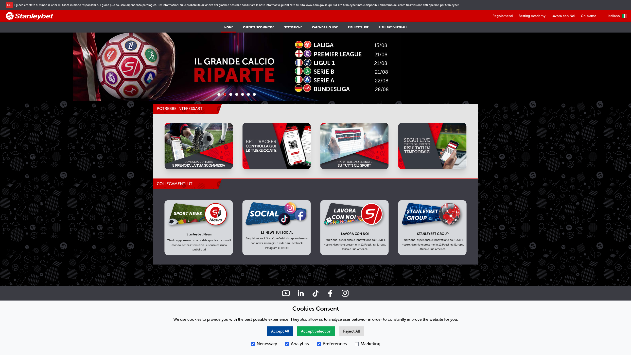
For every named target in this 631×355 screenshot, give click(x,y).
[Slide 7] (254, 94)
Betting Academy (532, 16)
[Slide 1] (218, 94)
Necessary (267, 343)
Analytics (300, 343)
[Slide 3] (230, 94)
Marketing (371, 343)
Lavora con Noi (563, 16)
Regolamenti (502, 16)
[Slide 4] (236, 94)
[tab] (187, 184)
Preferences (335, 343)
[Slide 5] (242, 94)
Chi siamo (588, 16)
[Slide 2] (224, 94)
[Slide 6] (248, 94)
